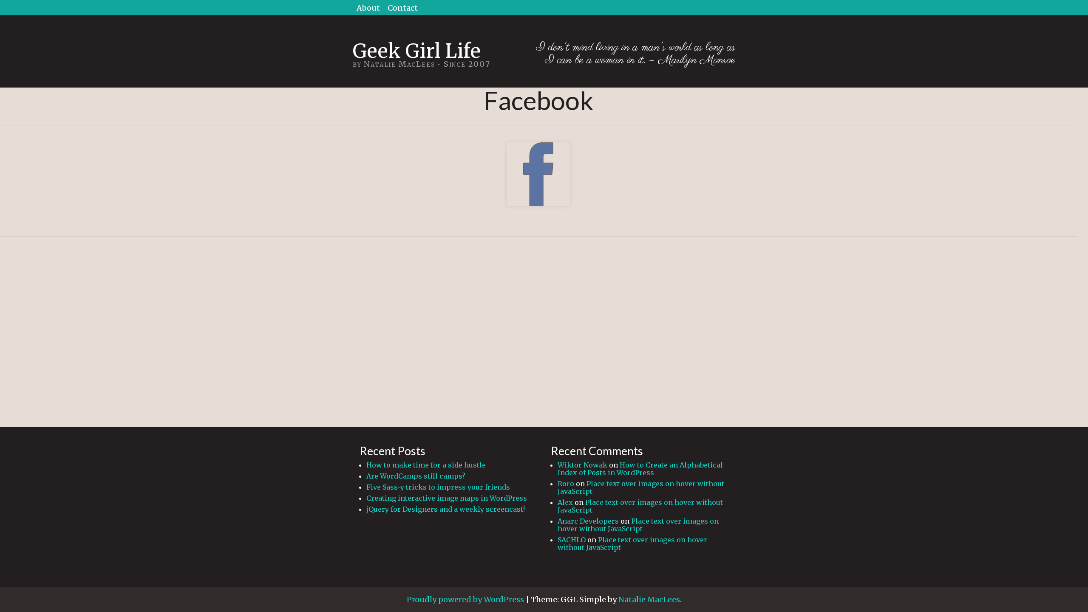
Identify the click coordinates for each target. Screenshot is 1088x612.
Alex (565, 502)
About (368, 8)
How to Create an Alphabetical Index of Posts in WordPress (640, 469)
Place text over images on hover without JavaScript (641, 487)
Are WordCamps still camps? (415, 476)
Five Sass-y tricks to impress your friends (438, 487)
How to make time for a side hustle (426, 465)
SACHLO (572, 540)
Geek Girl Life (417, 51)
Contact (403, 8)
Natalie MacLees (649, 599)
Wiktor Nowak (582, 465)
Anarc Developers (588, 521)
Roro (566, 483)
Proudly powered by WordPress (465, 599)
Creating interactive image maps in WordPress (446, 498)
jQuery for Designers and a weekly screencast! (445, 509)
